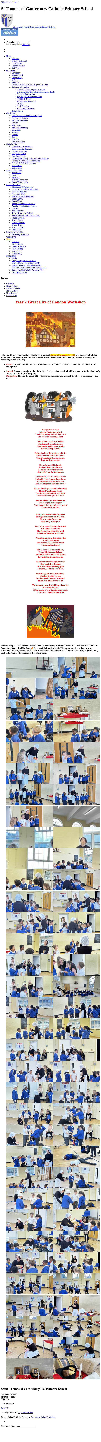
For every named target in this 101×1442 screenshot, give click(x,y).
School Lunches (18, 222)
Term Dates (16, 230)
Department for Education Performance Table (36, 92)
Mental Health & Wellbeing (23, 196)
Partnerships (11, 256)
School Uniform (18, 227)
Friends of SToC (18, 194)
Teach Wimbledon (19, 272)
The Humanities (18, 142)
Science (15, 132)
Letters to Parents (19, 246)
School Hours (17, 220)
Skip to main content (9, 2)
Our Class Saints (18, 156)
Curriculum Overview (21, 118)
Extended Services (19, 192)
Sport (14, 137)
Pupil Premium (23, 106)
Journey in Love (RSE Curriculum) (26, 161)
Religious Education (20, 120)
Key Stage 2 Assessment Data (29, 96)
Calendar (15, 241)
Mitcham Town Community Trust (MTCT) (29, 268)
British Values (17, 111)
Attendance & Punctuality (22, 187)
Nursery (15, 175)
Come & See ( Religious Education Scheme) (30, 158)
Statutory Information (20, 87)
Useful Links (17, 168)
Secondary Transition (15, 232)
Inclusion (15, 82)
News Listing (17, 249)
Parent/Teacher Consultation (23, 203)
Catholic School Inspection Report (31, 89)
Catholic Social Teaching (22, 149)
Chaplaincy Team (19, 154)
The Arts (15, 139)
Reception (16, 177)
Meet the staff (17, 75)
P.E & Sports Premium (26, 101)
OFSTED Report (24, 99)
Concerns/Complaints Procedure (25, 189)
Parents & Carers (13, 184)
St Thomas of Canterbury (34, 27)
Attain (14, 258)
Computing (16, 130)
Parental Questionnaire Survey (24, 206)
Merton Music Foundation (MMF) (26, 263)
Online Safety (17, 199)
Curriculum (11, 113)
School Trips (17, 225)
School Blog (17, 253)
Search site (5, 1426)
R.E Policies (17, 165)
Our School (11, 70)
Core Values (17, 63)
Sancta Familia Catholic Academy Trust (28, 270)
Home (8, 56)
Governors (16, 73)
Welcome (15, 58)
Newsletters (16, 251)
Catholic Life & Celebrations (24, 163)
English (15, 123)
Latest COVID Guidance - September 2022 (30, 85)
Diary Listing (17, 244)
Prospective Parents (14, 170)
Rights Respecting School (22, 213)
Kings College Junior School (24, 260)
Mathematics (17, 125)
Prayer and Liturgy (19, 151)
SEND (14, 80)
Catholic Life (11, 144)
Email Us (5, 1408)
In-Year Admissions (20, 180)
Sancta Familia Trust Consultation (26, 215)
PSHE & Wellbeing (20, 127)
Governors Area (18, 66)
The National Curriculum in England (27, 115)
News (8, 239)
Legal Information (25, 1412)
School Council (18, 218)
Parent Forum (17, 201)
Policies (20, 104)
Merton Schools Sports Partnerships (26, 265)
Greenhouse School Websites (43, 1417)
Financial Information (26, 94)
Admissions (16, 173)
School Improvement (25, 108)
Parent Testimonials (20, 182)
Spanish (15, 134)
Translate (26, 44)
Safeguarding (17, 77)
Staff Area (16, 68)
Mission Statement (19, 61)
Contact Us (11, 237)
